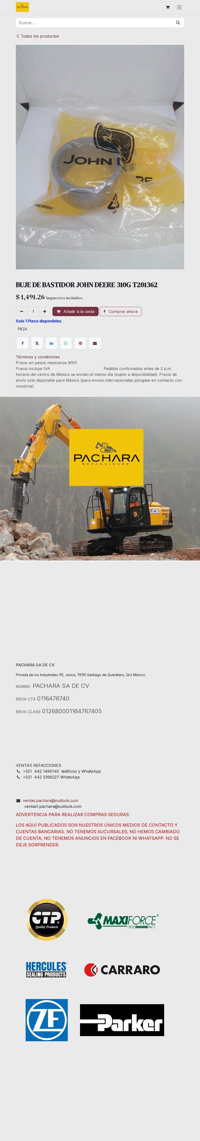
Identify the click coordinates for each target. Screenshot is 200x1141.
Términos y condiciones (38, 356)
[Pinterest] (80, 343)
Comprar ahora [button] (123, 311)
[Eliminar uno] (21, 311)
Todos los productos (40, 36)
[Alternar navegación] (179, 7)
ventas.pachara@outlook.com (50, 800)
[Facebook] (22, 343)
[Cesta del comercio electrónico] (167, 7)
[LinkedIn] (51, 343)
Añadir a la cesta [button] (78, 311)
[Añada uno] (44, 311)
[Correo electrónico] (95, 343)
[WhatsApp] (66, 343)
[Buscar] (178, 22)
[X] (37, 343)
